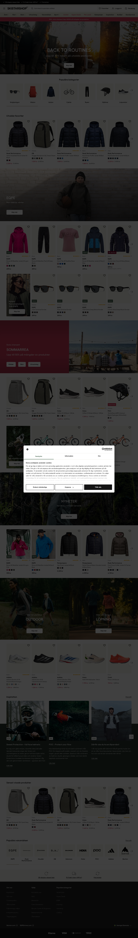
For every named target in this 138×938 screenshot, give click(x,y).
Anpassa (68, 487)
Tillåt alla (98, 487)
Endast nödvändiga (40, 487)
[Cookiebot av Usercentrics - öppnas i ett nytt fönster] (103, 449)
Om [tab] (99, 456)
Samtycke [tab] (38, 456)
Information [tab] (69, 456)
